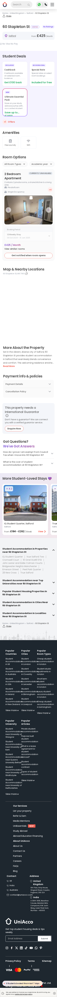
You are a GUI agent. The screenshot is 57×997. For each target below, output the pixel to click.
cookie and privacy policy (23, 994)
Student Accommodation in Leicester (29, 681)
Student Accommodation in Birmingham (29, 692)
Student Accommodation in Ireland (13, 692)
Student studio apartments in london (44, 671)
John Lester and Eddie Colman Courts (22, 563)
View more (11, 710)
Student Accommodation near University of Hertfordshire (13, 784)
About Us (17, 845)
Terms (31, 961)
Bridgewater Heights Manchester (19, 566)
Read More (9, 366)
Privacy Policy (13, 961)
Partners (17, 856)
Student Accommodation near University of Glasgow (13, 732)
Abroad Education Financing (28, 835)
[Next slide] (48, 210)
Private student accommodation (29, 730)
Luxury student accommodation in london (45, 694)
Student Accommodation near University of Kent (13, 745)
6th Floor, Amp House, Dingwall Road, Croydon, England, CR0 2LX (40, 890)
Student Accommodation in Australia (13, 671)
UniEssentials (19, 825)
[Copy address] (26, 273)
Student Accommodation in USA (13, 681)
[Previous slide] (8, 210)
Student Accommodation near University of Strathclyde (13, 771)
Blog (15, 871)
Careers (17, 861)
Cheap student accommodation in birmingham (45, 704)
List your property (22, 810)
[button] (14, 248)
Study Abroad (20, 830)
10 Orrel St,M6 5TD (32, 559)
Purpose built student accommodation (29, 739)
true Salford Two (35, 556)
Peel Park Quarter (32, 569)
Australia (14, 890)
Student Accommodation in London (29, 661)
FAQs (15, 866)
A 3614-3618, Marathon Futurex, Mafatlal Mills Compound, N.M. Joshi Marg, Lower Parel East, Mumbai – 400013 (40, 906)
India (12, 885)
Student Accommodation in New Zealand (13, 702)
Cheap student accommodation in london (45, 661)
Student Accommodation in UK (13, 661)
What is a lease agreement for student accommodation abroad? (29, 751)
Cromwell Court (10, 559)
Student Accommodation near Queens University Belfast (13, 758)
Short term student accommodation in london (45, 682)
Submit (44, 938)
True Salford (26, 572)
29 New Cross (9, 572)
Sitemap (47, 961)
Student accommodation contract (29, 764)
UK (11, 881)
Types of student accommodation (29, 773)
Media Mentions (21, 820)
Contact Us (19, 851)
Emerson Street (10, 569)
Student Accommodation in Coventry (29, 671)
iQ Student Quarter (12, 556)
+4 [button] (50, 189)
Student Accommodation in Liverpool (29, 702)
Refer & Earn (19, 815)
